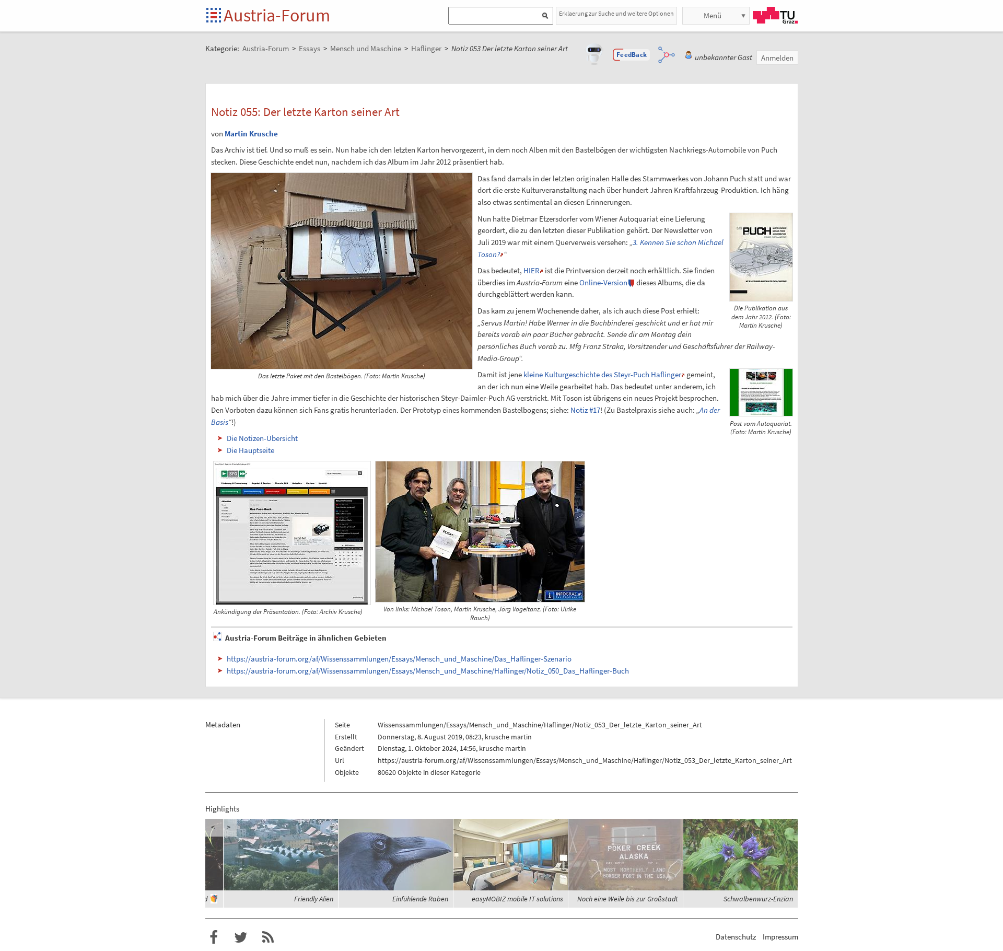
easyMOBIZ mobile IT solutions (517, 898)
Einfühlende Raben (420, 898)
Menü (712, 15)
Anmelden (777, 58)
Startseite (214, 16)
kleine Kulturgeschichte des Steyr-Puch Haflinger (602, 374)
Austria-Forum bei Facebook (213, 937)
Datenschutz (736, 937)
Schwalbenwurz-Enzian (758, 898)
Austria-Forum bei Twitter (240, 937)
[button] (631, 55)
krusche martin (508, 736)
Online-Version (603, 282)
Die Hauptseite (250, 450)
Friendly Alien (313, 898)
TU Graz (775, 15)
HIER (531, 270)
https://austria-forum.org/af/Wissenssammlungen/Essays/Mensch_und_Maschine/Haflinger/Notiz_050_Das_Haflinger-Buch (428, 671)
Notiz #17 (585, 410)
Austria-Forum (277, 15)
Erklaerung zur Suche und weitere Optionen (616, 13)
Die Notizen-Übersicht (262, 438)
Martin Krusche (251, 133)
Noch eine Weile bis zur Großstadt (627, 898)
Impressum (780, 937)
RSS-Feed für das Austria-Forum (268, 937)
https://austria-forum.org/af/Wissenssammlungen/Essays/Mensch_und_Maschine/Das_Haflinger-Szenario (399, 659)
